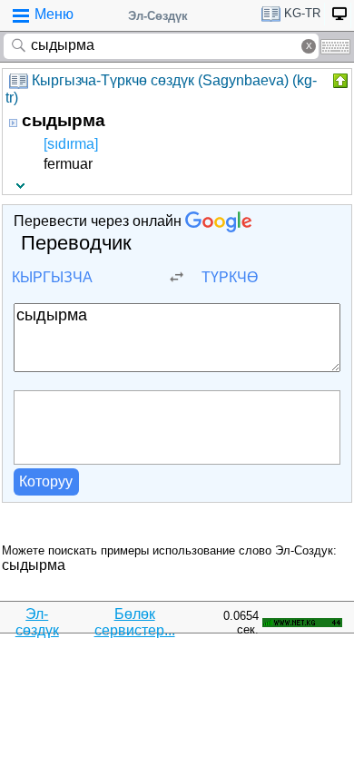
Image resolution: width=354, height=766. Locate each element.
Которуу (46, 481)
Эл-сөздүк (37, 622)
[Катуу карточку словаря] (338, 81)
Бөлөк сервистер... (134, 622)
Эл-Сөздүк (158, 16)
